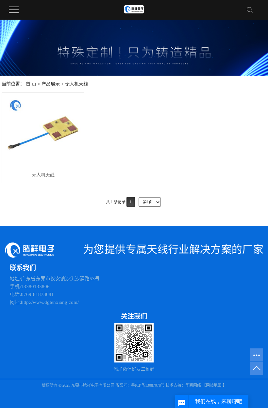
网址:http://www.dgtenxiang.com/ (44, 302)
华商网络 (193, 385)
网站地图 (214, 385)
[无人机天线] (43, 132)
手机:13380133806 (30, 286)
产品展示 (51, 84)
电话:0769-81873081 (32, 294)
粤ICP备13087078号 (148, 385)
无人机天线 (76, 84)
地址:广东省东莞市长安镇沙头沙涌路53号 (55, 278)
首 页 (31, 84)
